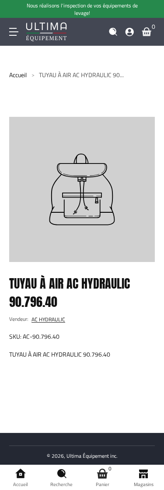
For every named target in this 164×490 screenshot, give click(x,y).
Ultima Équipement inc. (92, 456)
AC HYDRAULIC (48, 319)
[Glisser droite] (149, 9)
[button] (113, 32)
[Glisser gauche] (15, 9)
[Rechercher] (113, 32)
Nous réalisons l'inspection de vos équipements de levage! (82, 9)
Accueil (18, 75)
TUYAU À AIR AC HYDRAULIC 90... (81, 75)
